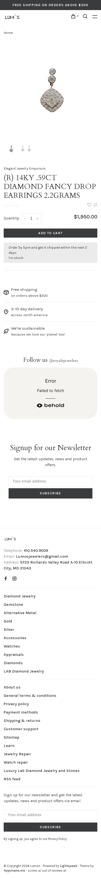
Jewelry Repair (17, 754)
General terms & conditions (30, 695)
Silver (9, 629)
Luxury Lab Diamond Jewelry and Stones (42, 770)
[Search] (86, 17)
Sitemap (11, 737)
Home (8, 33)
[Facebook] (6, 579)
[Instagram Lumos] (14, 579)
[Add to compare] (95, 205)
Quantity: (12, 218)
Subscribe (50, 493)
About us (12, 687)
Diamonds (13, 663)
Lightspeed (68, 866)
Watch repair (16, 762)
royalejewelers (63, 360)
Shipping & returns (22, 720)
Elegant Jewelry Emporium (25, 168)
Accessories (15, 637)
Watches (12, 646)
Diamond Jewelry (20, 596)
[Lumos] (10, 539)
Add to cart (50, 233)
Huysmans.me (15, 870)
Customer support (21, 729)
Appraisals (14, 654)
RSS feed (12, 779)
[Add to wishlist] (89, 205)
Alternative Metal (20, 612)
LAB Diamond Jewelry (24, 671)
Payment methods (21, 712)
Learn (9, 745)
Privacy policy (16, 704)
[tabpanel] (50, 91)
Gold (8, 621)
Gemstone (13, 604)
